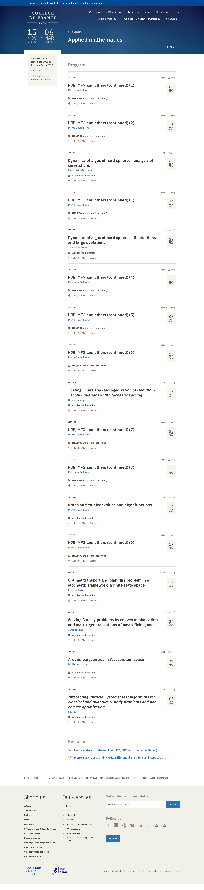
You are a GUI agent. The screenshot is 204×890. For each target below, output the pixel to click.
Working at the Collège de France (39, 842)
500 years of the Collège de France (40, 829)
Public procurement (33, 847)
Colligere (70, 820)
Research (127, 18)
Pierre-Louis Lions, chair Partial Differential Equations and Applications (120, 757)
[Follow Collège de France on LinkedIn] (140, 825)
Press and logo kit (32, 833)
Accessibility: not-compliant (161, 871)
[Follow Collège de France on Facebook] (108, 825)
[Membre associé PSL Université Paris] (59, 871)
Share (173, 47)
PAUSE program (73, 829)
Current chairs (58, 778)
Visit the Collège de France (36, 852)
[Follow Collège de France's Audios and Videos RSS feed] (164, 825)
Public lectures (139, 778)
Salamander (71, 815)
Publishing (154, 18)
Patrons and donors (33, 856)
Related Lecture (41, 76)
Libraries (140, 18)
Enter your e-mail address (119, 804)
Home (26, 778)
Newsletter (29, 824)
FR (178, 12)
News (26, 820)
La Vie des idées (73, 833)
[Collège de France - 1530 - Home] (43, 18)
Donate (113, 838)
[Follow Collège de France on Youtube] (148, 825)
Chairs (164, 12)
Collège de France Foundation (79, 824)
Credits (142, 871)
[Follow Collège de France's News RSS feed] (156, 825)
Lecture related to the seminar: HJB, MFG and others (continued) (115, 750)
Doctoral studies (32, 838)
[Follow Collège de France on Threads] (124, 825)
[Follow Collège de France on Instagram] (116, 825)
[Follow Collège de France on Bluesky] (132, 825)
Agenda (117, 12)
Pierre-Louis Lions (41, 79)
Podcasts (28, 815)
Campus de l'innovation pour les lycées (79, 839)
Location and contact (112, 871)
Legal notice (129, 871)
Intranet (69, 806)
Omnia (68, 810)
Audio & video (140, 12)
